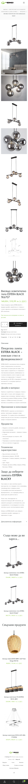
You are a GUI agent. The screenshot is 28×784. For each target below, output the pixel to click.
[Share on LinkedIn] (12, 337)
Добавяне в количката (18, 324)
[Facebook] (14, 772)
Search (14, 781)
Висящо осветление (12, 332)
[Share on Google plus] (16, 337)
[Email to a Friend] (19, 337)
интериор (18, 334)
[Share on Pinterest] (17, 337)
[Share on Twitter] (10, 337)
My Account (4, 781)
